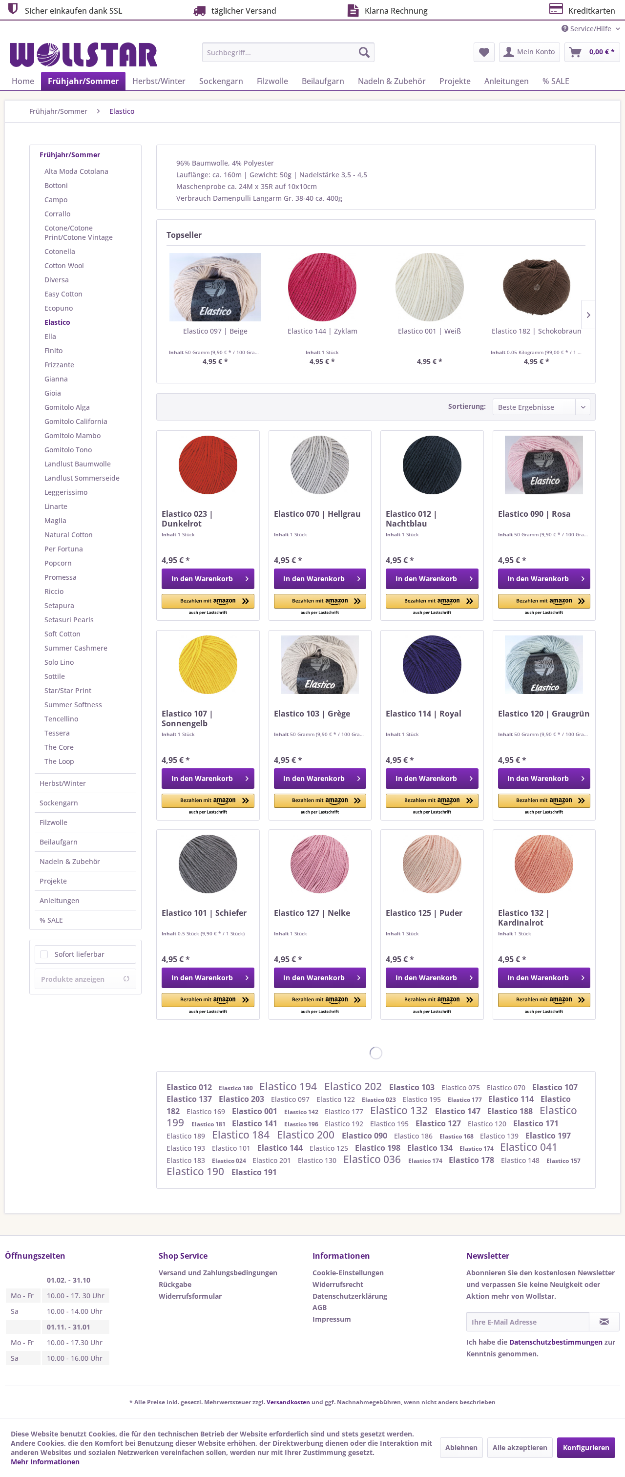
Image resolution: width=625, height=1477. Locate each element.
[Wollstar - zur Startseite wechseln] (83, 54)
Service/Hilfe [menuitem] (590, 28)
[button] (208, 605)
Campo (55, 199)
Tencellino (61, 718)
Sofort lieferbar (79, 954)
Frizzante (59, 364)
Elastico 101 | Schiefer (204, 913)
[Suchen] (364, 52)
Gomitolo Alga (67, 407)
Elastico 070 (507, 1087)
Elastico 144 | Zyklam (322, 331)
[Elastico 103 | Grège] (320, 664)
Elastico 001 (255, 1111)
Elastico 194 (289, 1086)
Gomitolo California (75, 421)
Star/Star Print (67, 690)
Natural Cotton (68, 534)
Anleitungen (60, 900)
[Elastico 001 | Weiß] (429, 287)
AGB (319, 1307)
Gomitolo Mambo (72, 435)
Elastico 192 (345, 1123)
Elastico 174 (477, 1148)
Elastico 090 (365, 1135)
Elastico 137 (190, 1099)
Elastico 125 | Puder (424, 913)
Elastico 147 (458, 1111)
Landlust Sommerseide (82, 478)
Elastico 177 (465, 1100)
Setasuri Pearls (69, 619)
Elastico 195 (422, 1099)
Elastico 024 (230, 1161)
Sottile (54, 676)
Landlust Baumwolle (77, 463)
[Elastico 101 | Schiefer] (208, 864)
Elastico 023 (379, 1100)
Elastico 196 (302, 1124)
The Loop (59, 761)
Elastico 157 (563, 1161)
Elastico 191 (254, 1172)
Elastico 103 (413, 1087)
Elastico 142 (302, 1112)
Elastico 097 (291, 1099)
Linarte (55, 506)
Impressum (331, 1319)
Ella (50, 336)
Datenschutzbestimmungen (556, 1342)
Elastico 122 (336, 1099)
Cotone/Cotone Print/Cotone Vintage (78, 232)
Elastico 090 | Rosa (534, 514)
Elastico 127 (439, 1123)
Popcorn (58, 563)
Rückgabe (175, 1284)
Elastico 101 (232, 1148)
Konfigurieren (586, 1447)
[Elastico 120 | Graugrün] (544, 664)
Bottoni (56, 185)
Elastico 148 (521, 1160)
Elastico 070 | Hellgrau (317, 514)
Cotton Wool (64, 265)
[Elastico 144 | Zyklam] (322, 287)
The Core (59, 747)
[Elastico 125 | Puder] (432, 864)
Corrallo (57, 213)
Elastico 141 (255, 1123)
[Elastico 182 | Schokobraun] (537, 287)
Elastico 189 (187, 1135)
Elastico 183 (187, 1160)
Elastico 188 (511, 1111)
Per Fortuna (63, 548)
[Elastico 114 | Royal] (432, 664)
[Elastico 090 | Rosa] (544, 465)
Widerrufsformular (190, 1296)
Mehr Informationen (45, 1461)
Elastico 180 (236, 1088)
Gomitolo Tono (68, 449)
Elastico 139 (500, 1135)
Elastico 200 (307, 1134)
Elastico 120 (488, 1123)
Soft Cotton (62, 633)
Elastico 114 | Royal (423, 714)
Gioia (52, 393)
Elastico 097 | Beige (215, 331)
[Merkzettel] (484, 52)
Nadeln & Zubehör (70, 861)
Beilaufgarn (59, 841)
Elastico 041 (529, 1147)
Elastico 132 (400, 1110)
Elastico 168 (457, 1136)
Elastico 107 (555, 1087)
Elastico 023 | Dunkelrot (187, 518)
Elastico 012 (190, 1087)
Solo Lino (59, 662)
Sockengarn (59, 802)
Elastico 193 (187, 1148)
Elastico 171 (536, 1123)
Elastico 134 (431, 1147)
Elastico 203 (242, 1099)
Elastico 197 (548, 1135)
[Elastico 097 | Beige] (215, 287)
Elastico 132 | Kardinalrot (524, 918)
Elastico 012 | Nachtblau (412, 518)
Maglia (55, 520)
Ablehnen (461, 1447)
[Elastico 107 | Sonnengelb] (208, 664)
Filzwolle (53, 822)
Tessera (57, 733)
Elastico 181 (209, 1124)
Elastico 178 (472, 1160)
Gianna (56, 378)
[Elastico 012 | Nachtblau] (432, 465)
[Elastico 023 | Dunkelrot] (208, 465)
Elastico (57, 322)
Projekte (53, 881)
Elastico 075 (461, 1087)
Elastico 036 (373, 1159)
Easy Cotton (63, 293)
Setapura (59, 605)
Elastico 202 (354, 1086)
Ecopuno (58, 308)
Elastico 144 (281, 1147)
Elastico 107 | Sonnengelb (187, 718)
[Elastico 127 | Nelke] (320, 864)
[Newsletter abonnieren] (604, 1321)
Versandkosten (288, 1402)
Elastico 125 (330, 1148)
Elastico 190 (197, 1171)
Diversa (56, 279)
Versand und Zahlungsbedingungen (218, 1272)
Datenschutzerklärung (349, 1296)
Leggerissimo (65, 492)
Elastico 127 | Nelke (312, 913)
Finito (53, 350)
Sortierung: (467, 406)
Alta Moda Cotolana (76, 171)
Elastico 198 (378, 1147)
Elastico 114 (512, 1099)
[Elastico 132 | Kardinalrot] (544, 864)
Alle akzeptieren (520, 1447)
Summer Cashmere (75, 648)
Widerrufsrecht (337, 1284)
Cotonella (59, 251)
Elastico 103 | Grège (312, 714)
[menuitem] (288, 52)
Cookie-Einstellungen (348, 1272)
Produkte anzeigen (72, 979)
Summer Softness (73, 704)
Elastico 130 (318, 1160)
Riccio (53, 591)
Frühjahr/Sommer (70, 154)
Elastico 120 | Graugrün (544, 714)
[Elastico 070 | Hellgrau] (320, 465)
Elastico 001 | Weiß (429, 331)
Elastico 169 (207, 1111)
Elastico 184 (242, 1134)
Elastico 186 (414, 1135)
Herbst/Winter (63, 783)
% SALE (51, 920)
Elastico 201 (272, 1160)
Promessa (60, 577)
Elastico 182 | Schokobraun (537, 331)
